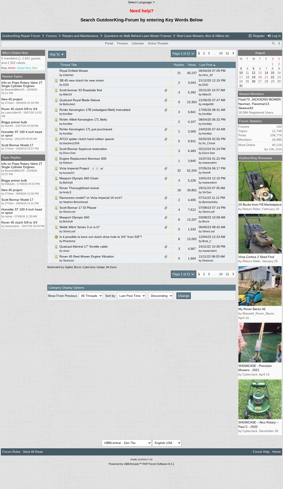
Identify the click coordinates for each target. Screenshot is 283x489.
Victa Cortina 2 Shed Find (256, 257)
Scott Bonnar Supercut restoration (83, 149)
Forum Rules (11, 451)
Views (192, 64)
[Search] (273, 43)
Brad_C (207, 241)
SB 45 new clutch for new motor (81, 80)
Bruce (205, 221)
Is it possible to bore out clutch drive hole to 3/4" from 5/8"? (100, 237)
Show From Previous (63, 296)
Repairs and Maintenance (80, 36)
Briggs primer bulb (14, 122)
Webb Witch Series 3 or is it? (79, 227)
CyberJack (88, 267)
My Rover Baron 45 (252, 309)
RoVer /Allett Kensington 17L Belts (83, 119)
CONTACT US (145, 459)
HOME (133, 459)
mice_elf (207, 75)
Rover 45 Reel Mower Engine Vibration (86, 256)
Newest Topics (12, 76)
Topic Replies (11, 157)
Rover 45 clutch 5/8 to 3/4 (19, 109)
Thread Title (68, 64)
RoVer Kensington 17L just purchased (85, 129)
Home (276, 451)
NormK (206, 172)
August (260, 53)
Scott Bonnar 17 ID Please (77, 207)
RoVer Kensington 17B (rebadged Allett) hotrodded (94, 110)
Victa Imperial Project (74, 168)
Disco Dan (208, 153)
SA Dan (206, 192)
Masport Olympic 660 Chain (78, 178)
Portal (109, 43)
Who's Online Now (15, 53)
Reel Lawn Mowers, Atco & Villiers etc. (203, 36)
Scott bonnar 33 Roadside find (80, 90)
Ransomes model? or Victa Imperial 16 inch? (90, 197)
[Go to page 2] (233, 53)
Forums (51, 36)
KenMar (207, 114)
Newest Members (251, 94)
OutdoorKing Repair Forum (21, 36)
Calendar (138, 43)
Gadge (101, 267)
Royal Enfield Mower (73, 70)
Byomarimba (210, 202)
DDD (205, 84)
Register (258, 36)
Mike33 (206, 94)
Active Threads (158, 43)
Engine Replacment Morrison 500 (82, 158)
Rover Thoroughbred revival (79, 188)
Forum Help (261, 451)
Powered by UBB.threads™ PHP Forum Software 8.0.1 (141, 464)
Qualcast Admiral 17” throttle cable (83, 246)
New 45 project (11, 99)
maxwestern (209, 162)
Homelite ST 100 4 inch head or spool (21, 133)
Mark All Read (33, 451)
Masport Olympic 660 (74, 217)
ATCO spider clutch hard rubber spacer (86, 139)
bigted (69, 267)
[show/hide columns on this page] (279, 43)
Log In (276, 36)
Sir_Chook (208, 143)
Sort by (110, 296)
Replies (179, 64)
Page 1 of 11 (181, 53)
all (101, 168)
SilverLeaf (208, 211)
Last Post (206, 64)
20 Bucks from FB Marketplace (259, 204)
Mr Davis (111, 267)
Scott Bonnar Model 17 (17, 145)
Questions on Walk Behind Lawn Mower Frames (137, 36)
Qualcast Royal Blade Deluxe (79, 100)
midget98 (208, 104)
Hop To (55, 54)
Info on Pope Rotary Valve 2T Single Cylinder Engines (21, 84)
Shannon (207, 260)
